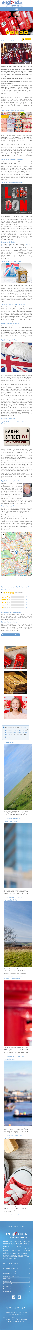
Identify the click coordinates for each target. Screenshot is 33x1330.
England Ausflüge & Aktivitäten (11, 1276)
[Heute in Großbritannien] (15, 682)
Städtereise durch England (10, 1271)
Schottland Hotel (8, 1266)
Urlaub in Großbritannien (12, 979)
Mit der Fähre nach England (10, 1268)
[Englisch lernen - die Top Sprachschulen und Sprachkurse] (15, 707)
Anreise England (9, 742)
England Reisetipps (10, 1138)
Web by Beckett (24, 1318)
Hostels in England (10, 732)
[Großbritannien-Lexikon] (15, 657)
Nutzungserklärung (21, 1319)
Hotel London (7, 1291)
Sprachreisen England (11, 821)
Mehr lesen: (12, 818)
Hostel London (7, 1278)
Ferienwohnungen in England (14, 731)
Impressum (20, 1321)
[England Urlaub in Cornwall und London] (12, 6)
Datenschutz (12, 1321)
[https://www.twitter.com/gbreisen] (19, 1297)
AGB (13, 1319)
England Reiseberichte (11, 1059)
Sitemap (8, 1319)
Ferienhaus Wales (8, 1281)
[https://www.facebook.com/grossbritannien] (14, 1297)
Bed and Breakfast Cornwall (11, 1263)
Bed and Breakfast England (10, 1284)
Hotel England (7, 1286)
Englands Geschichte (10, 900)
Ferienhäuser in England (19, 729)
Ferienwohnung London (9, 1273)
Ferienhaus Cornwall (9, 1289)
